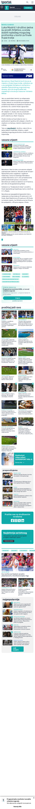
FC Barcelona (7, 274)
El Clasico (25, 276)
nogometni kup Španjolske (11, 281)
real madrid (16, 276)
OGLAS (17, 17)
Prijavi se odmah (8, 541)
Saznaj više (17, 806)
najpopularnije (11, 599)
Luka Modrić (6, 276)
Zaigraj (17, 298)
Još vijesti (16, 649)
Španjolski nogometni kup (10, 279)
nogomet (25, 274)
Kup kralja (16, 274)
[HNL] (17, 459)
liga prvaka (23, 550)
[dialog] (17, 803)
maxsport (6, 550)
